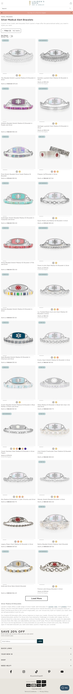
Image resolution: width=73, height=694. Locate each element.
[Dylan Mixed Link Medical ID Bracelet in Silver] (53, 218)
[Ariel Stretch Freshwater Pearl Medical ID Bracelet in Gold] (56, 449)
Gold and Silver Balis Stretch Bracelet (13, 586)
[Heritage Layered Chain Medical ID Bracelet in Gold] (56, 123)
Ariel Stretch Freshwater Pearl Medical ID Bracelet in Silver (54, 452)
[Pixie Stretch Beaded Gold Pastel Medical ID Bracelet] (20, 172)
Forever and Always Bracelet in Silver (50, 589)
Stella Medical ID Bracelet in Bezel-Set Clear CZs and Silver (54, 405)
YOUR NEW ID (7, 654)
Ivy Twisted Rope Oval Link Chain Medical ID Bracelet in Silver (52, 312)
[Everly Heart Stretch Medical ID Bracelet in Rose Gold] (58, 357)
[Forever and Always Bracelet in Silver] (53, 586)
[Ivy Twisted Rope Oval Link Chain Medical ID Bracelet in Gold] (55, 309)
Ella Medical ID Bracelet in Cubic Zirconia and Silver (18, 499)
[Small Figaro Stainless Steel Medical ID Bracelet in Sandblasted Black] (20, 449)
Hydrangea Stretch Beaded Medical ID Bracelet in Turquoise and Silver (17, 218)
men (55, 607)
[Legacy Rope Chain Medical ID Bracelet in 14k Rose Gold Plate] (18, 542)
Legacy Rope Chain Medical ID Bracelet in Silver (17, 544)
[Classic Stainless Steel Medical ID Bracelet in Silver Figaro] (11, 449)
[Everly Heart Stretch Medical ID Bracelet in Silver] (52, 357)
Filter (7, 31)
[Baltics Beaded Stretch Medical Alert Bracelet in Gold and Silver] (56, 542)
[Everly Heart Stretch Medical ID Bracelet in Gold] (55, 357)
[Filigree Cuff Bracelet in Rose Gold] (55, 172)
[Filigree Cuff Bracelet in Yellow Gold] (58, 172)
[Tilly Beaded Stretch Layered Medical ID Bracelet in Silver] (17, 75)
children (64, 607)
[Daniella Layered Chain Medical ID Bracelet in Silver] (53, 75)
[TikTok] (36, 671)
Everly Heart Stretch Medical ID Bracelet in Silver (54, 360)
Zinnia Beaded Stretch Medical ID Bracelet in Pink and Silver (17, 263)
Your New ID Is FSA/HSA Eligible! (36, 12)
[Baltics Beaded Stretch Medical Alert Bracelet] (53, 541)
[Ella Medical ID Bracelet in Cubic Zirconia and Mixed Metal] (22, 497)
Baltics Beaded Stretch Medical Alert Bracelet (53, 544)
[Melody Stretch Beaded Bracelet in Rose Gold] (58, 497)
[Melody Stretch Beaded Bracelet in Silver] (52, 497)
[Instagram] (23, 671)
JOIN (40, 641)
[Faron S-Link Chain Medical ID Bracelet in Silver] (53, 263)
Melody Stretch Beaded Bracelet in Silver (51, 499)
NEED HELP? (6, 666)
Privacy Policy (44, 691)
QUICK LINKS (6, 648)
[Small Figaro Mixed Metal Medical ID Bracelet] (22, 449)
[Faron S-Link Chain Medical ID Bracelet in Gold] (56, 263)
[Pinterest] (49, 671)
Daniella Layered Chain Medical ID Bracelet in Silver (53, 78)
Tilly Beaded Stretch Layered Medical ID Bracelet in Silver (18, 78)
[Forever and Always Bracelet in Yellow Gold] (56, 586)
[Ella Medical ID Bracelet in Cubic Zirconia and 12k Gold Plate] (17, 497)
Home (3, 16)
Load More (36, 598)
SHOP (3, 660)
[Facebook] (11, 671)
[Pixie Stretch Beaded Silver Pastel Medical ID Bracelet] (17, 171)
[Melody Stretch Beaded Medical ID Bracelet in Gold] (55, 497)
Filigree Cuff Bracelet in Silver (47, 174)
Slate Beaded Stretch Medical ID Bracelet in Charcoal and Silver (15, 358)
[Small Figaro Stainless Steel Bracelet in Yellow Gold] (14, 449)
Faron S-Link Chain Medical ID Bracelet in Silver (53, 265)
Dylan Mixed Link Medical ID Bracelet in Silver (53, 220)
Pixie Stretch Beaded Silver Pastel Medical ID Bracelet (16, 175)
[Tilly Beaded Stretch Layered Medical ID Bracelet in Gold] (20, 75)
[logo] (36, 3)
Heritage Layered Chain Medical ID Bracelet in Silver (53, 127)
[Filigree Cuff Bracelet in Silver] (52, 171)
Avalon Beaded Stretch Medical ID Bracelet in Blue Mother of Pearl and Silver (18, 405)
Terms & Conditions (30, 691)
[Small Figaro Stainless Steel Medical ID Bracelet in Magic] (25, 449)
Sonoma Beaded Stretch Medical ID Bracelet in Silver (16, 310)
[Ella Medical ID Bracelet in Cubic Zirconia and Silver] (14, 497)
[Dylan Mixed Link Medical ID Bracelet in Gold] (56, 218)
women (51, 607)
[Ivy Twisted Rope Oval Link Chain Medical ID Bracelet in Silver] (52, 309)
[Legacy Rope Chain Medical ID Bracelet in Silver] (15, 541)
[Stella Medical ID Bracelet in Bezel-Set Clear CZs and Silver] (53, 402)
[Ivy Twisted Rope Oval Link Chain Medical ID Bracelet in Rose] (58, 309)
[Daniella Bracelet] (56, 75)
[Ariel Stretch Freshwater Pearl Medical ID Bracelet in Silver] (53, 449)
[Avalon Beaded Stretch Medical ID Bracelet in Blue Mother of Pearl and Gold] (20, 402)
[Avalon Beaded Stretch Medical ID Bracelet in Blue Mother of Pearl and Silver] (17, 402)
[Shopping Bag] (71, 3)
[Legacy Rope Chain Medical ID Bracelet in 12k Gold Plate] (21, 542)
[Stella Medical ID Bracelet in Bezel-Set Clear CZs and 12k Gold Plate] (56, 402)
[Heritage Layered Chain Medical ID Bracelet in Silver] (53, 123)
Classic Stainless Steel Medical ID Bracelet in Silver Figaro (17, 452)
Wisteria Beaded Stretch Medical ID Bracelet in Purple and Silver (16, 124)
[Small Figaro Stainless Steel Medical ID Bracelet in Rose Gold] (17, 449)
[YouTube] (62, 671)
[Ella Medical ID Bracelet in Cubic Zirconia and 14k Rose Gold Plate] (20, 497)
